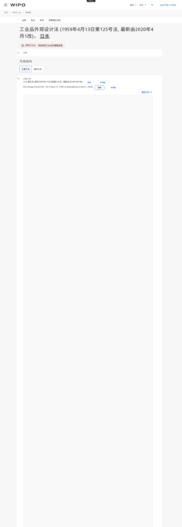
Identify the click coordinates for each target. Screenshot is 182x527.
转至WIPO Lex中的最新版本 (50, 45)
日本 (45, 36)
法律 (24, 20)
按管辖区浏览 (55, 20)
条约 (33, 20)
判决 (42, 20)
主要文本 (26, 69)
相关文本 (38, 69)
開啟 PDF (146, 92)
